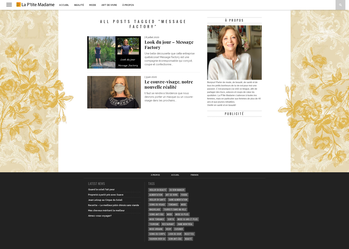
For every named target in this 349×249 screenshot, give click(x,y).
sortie (171, 219)
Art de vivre (109, 5)
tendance (173, 204)
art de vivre (172, 194)
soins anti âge (156, 214)
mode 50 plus (181, 214)
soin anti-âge (175, 238)
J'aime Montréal (185, 224)
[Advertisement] (234, 141)
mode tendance (156, 219)
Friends (194, 175)
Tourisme (154, 224)
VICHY (168, 229)
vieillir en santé (157, 199)
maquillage (154, 209)
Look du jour (175, 233)
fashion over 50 (157, 238)
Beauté (79, 5)
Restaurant (168, 224)
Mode (92, 5)
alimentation (155, 194)
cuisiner (178, 229)
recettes (189, 233)
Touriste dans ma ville (175, 209)
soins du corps (157, 233)
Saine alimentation (178, 199)
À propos (128, 5)
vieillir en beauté (157, 189)
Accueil (64, 5)
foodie (184, 194)
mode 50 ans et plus (188, 219)
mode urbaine (156, 229)
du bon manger (177, 189)
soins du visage (157, 204)
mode (183, 204)
